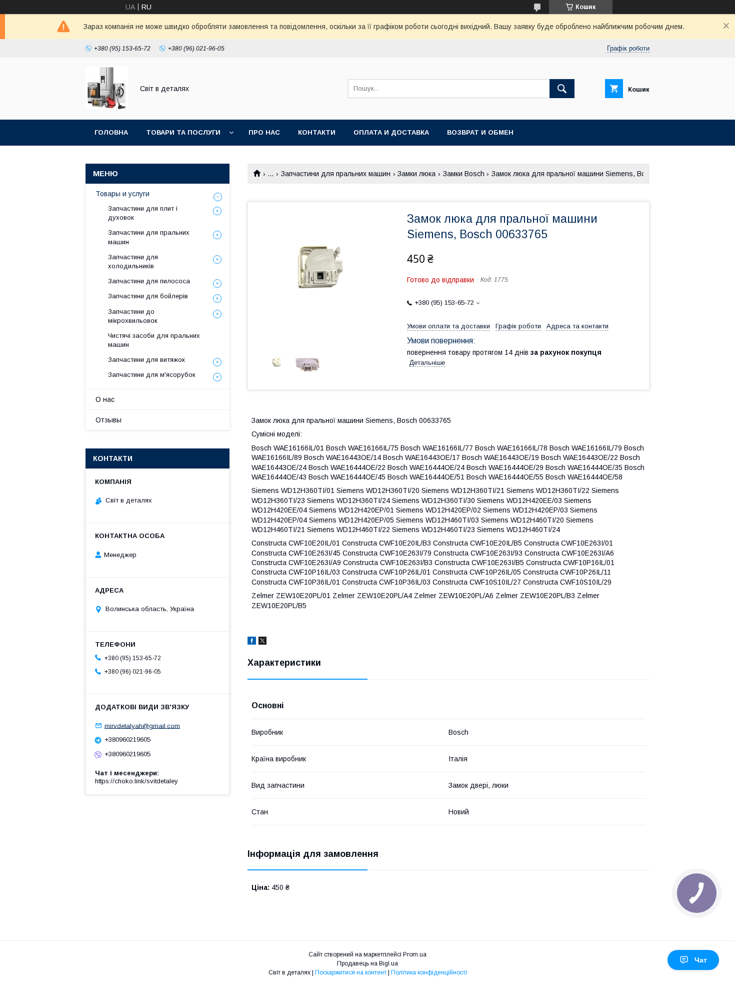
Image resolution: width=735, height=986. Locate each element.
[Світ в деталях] (107, 107)
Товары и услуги (123, 194)
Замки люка (417, 174)
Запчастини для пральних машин (335, 174)
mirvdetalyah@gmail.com (142, 725)
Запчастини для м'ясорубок (152, 374)
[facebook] (252, 642)
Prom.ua (414, 954)
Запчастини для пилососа (149, 281)
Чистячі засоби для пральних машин (154, 340)
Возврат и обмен (480, 132)
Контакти (317, 132)
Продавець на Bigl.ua (367, 963)
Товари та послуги (183, 132)
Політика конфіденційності (429, 972)
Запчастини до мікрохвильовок (133, 316)
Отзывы (109, 420)
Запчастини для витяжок (146, 359)
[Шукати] (562, 88)
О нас (105, 399)
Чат (700, 960)
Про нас (264, 132)
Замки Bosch (463, 174)
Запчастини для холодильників (133, 261)
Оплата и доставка (391, 132)
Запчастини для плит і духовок (143, 213)
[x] (262, 642)
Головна (111, 132)
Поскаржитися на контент (350, 972)
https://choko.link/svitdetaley (136, 781)
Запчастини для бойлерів (148, 296)
